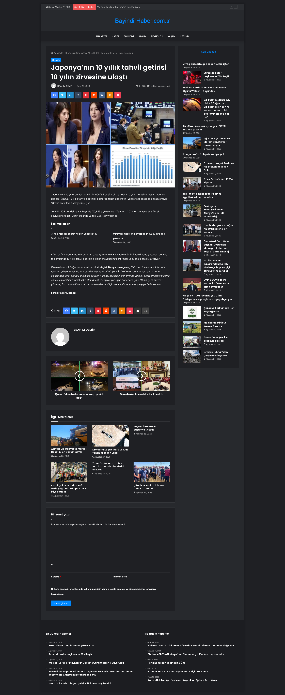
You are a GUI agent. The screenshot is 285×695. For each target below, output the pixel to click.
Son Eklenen (208, 51)
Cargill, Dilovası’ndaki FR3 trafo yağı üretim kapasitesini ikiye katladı (69, 488)
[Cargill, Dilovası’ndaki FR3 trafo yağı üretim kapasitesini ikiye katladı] (69, 472)
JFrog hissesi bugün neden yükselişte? (74, 233)
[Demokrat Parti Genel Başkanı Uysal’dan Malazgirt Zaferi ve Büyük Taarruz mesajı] (192, 246)
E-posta (56, 576)
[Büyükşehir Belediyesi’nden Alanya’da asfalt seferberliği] (192, 210)
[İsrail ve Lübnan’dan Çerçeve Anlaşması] (192, 356)
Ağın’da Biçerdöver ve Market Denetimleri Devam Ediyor (69, 450)
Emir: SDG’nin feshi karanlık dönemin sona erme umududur (217, 283)
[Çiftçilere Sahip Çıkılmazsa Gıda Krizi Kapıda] (152, 472)
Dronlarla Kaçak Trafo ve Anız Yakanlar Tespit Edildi (110, 451)
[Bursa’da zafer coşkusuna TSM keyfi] (192, 77)
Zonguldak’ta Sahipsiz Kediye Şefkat (205, 154)
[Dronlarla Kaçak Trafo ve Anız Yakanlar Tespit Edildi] (110, 435)
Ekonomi (129, 36)
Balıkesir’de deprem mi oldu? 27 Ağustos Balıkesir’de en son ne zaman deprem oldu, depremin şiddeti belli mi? (217, 108)
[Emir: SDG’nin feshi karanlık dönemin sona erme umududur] (192, 284)
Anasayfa (101, 36)
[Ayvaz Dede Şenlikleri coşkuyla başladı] (192, 342)
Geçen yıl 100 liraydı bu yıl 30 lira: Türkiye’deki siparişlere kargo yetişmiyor (207, 297)
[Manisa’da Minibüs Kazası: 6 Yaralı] (192, 327)
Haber (115, 36)
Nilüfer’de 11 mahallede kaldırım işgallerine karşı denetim (202, 195)
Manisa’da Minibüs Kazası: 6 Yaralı (215, 324)
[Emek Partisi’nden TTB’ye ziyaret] (192, 183)
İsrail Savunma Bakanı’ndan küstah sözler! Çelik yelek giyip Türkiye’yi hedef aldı (217, 266)
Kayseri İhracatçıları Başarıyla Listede (146, 428)
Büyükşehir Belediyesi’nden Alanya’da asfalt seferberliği (214, 211)
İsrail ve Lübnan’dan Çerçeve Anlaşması (216, 353)
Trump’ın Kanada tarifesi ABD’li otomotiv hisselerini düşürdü (108, 466)
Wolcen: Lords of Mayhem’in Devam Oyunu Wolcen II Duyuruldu (129, 7)
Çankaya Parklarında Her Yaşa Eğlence (219, 309)
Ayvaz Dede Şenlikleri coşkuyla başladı (216, 339)
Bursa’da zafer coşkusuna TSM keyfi (216, 74)
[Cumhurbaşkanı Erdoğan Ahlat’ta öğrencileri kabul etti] (192, 230)
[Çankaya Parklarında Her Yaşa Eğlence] (192, 312)
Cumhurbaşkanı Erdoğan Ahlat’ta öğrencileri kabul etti (219, 229)
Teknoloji (157, 36)
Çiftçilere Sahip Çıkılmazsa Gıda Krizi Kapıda (150, 487)
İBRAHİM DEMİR (64, 86)
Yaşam (171, 36)
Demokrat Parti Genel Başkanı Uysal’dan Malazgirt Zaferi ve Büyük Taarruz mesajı (217, 246)
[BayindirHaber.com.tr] (142, 21)
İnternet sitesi (120, 576)
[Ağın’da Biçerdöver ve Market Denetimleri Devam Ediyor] (69, 435)
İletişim (184, 36)
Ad (53, 564)
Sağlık (142, 36)
